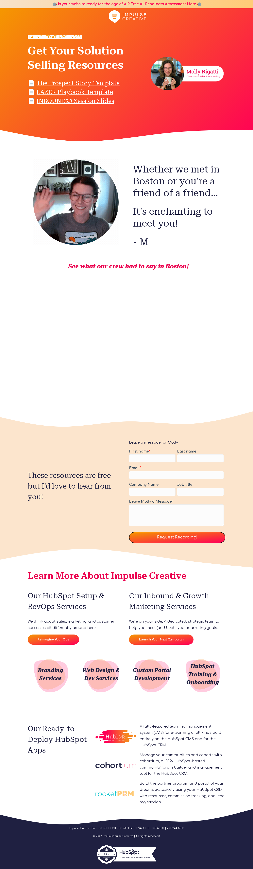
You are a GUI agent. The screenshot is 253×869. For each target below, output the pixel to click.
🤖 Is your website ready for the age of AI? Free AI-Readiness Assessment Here (124, 4)
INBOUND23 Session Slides (75, 100)
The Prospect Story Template (78, 83)
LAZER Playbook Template (75, 92)
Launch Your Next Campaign (161, 639)
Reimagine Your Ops (53, 639)
